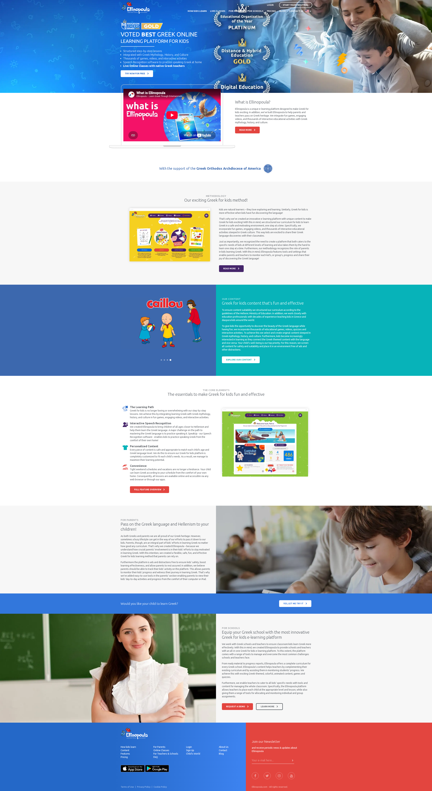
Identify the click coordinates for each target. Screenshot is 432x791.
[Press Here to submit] (292, 760)
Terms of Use (127, 787)
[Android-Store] (157, 768)
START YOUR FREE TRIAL (295, 5)
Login (189, 747)
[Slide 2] (164, 360)
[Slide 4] (170, 360)
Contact (223, 750)
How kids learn (128, 747)
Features (125, 753)
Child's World (193, 753)
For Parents (159, 747)
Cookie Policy (160, 787)
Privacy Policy (143, 787)
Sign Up (190, 750)
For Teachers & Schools (165, 753)
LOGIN (270, 5)
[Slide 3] (167, 360)
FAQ (155, 757)
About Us (223, 747)
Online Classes (161, 750)
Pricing (124, 757)
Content (125, 750)
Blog (221, 753)
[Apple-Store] (133, 768)
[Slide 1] (161, 360)
